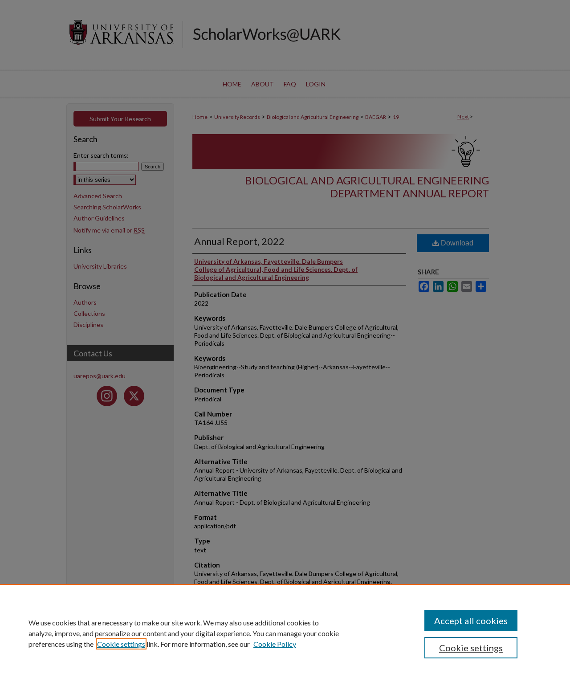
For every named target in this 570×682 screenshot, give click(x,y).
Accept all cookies (471, 620)
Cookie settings (121, 644)
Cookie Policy (274, 644)
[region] (285, 633)
